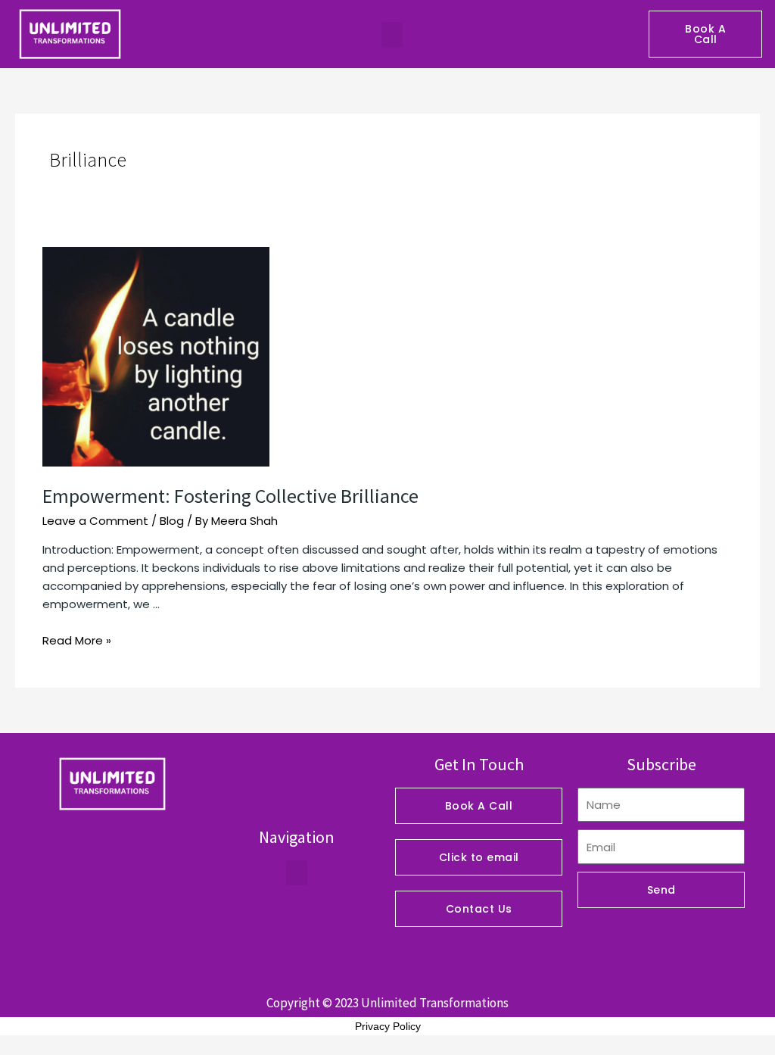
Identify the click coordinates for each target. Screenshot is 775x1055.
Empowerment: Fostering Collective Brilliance (230, 495)
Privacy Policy (388, 1026)
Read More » (76, 640)
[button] (392, 34)
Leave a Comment (95, 521)
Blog (172, 521)
